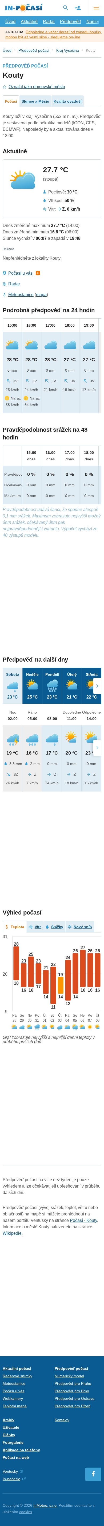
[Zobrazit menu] (96, 8)
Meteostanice (21, 294)
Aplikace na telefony (21, 1450)
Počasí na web (16, 1457)
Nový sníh (83, 927)
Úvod (10, 21)
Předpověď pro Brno (72, 1391)
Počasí (11, 101)
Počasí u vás (20, 273)
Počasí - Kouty (83, 1220)
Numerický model (69, 1376)
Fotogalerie (13, 1442)
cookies (25, 1512)
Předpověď (70, 21)
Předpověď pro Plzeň (72, 1406)
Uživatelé (11, 1427)
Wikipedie (12, 1233)
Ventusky (10, 1471)
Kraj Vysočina (67, 50)
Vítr (38, 927)
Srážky (57, 927)
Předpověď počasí (33, 50)
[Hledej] (66, 7)
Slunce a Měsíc (35, 101)
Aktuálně (29, 21)
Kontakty (62, 1420)
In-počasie (11, 1479)
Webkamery (13, 1398)
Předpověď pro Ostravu (74, 1398)
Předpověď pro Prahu (73, 1383)
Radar (49, 21)
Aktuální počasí (17, 1368)
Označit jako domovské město (37, 86)
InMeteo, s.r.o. (45, 1505)
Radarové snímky (17, 1376)
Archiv (8, 1420)
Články (9, 1435)
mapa (41, 294)
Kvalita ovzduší (68, 101)
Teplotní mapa (15, 1406)
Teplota (17, 927)
